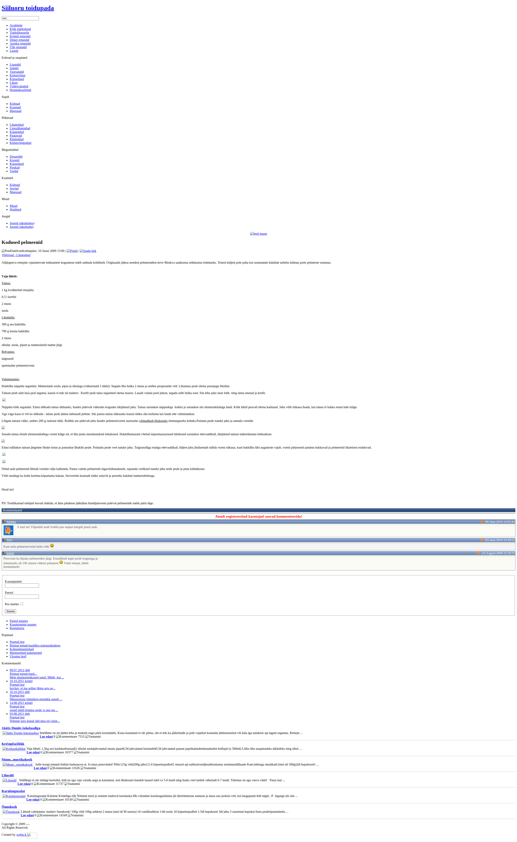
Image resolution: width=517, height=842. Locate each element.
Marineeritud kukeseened (26, 652)
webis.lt (21, 834)
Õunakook (9, 807)
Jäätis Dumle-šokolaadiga (21, 728)
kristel (10, 553)
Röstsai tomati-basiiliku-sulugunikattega (35, 645)
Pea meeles (12, 604)
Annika (11, 521)
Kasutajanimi (13, 581)
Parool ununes (19, 621)
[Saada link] (88, 251)
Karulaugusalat (13, 791)
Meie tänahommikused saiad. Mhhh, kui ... (37, 673)
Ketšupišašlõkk (13, 744)
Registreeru (17, 628)
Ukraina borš (18, 656)
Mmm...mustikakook (17, 759)
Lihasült (8, 775)
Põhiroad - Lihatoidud (16, 255)
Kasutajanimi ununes (23, 624)
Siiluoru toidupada (28, 8)
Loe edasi (46, 736)
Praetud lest (17, 642)
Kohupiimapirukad (22, 649)
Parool (9, 592)
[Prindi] (72, 251)
